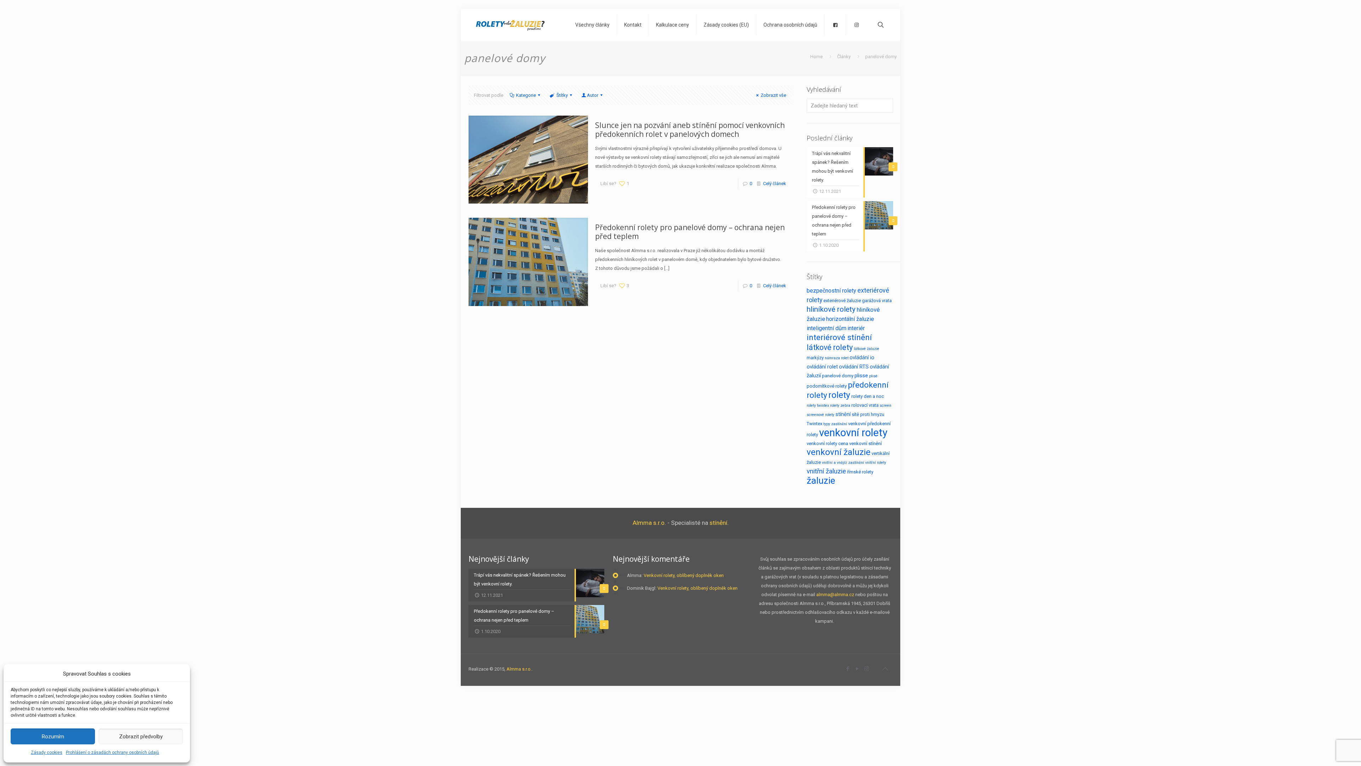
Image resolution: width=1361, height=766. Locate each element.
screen (885, 405)
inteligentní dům (826, 328)
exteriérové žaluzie (842, 300)
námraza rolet (836, 358)
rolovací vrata (865, 405)
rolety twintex (818, 405)
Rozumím (53, 736)
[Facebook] (847, 669)
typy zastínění (835, 424)
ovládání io (862, 357)
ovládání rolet (822, 366)
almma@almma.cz (835, 594)
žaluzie (821, 480)
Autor (592, 95)
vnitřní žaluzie (826, 471)
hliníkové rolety (831, 309)
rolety (839, 395)
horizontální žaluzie (850, 319)
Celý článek (774, 183)
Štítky (562, 95)
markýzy (815, 357)
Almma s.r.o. (649, 522)
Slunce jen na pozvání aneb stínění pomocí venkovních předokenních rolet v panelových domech (690, 129)
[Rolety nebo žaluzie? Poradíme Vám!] (510, 25)
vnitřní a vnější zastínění (843, 462)
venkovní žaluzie (838, 452)
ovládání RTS (854, 366)
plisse (861, 375)
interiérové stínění (839, 337)
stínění (843, 414)
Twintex (814, 423)
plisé (873, 376)
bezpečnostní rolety (831, 290)
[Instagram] (866, 669)
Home (816, 56)
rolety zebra (840, 405)
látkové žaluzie (866, 348)
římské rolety (860, 471)
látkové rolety (830, 347)
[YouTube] (857, 669)
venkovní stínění (865, 443)
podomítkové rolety (827, 386)
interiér (856, 328)
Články (844, 56)
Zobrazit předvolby (141, 736)
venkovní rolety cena (827, 443)
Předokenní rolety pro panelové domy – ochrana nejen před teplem (690, 231)
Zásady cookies (46, 752)
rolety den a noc (867, 396)
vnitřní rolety (875, 462)
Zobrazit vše (773, 95)
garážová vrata (877, 300)
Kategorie (526, 95)
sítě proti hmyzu (868, 414)
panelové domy (837, 375)
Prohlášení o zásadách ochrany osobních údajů (112, 752)
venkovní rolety (853, 433)
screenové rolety (820, 414)
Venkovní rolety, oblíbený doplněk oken (684, 575)
